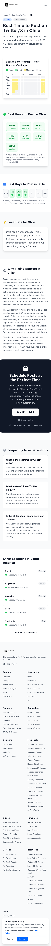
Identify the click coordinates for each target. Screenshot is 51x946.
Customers (7, 696)
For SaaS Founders (10, 862)
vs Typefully (8, 744)
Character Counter (35, 752)
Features (6, 677)
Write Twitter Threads (12, 826)
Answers (30, 877)
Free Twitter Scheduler (36, 858)
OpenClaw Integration (12, 728)
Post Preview (32, 776)
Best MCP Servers (34, 866)
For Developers (9, 858)
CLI (28, 700)
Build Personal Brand (11, 830)
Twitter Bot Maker (34, 881)
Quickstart (31, 681)
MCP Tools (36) (33, 688)
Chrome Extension (10, 724)
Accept (22, 939)
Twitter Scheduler (34, 854)
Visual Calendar (9, 712)
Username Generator (36, 806)
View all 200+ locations (25, 632)
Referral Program (10, 688)
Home (5, 15)
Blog (5, 692)
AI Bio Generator (34, 756)
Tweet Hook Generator (36, 784)
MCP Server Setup (35, 685)
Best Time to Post (19, 15)
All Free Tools (33, 810)
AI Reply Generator (35, 780)
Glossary (31, 899)
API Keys (31, 696)
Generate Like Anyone (12, 842)
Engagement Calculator (36, 768)
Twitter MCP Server (35, 862)
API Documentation (35, 903)
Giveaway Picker (34, 802)
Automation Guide (34, 895)
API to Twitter (32, 720)
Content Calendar (10, 834)
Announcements (34, 838)
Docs (29, 677)
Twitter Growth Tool (35, 885)
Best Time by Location (12, 838)
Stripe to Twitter (33, 724)
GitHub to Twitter (34, 716)
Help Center (8, 685)
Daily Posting (32, 830)
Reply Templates (34, 834)
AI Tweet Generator (11, 716)
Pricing (6, 681)
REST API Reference (35, 692)
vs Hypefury (8, 748)
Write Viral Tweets (10, 822)
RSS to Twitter (33, 712)
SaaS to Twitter (33, 728)
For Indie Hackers (10, 854)
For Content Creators (11, 870)
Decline (10, 939)
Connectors (8, 720)
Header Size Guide (35, 764)
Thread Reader (33, 760)
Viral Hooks (32, 826)
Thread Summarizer (35, 791)
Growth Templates (34, 822)
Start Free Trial (25, 412)
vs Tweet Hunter (9, 756)
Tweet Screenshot (35, 772)
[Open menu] (45, 4)
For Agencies (8, 866)
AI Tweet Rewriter (34, 787)
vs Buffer (6, 752)
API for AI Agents (10, 732)
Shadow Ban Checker (36, 748)
